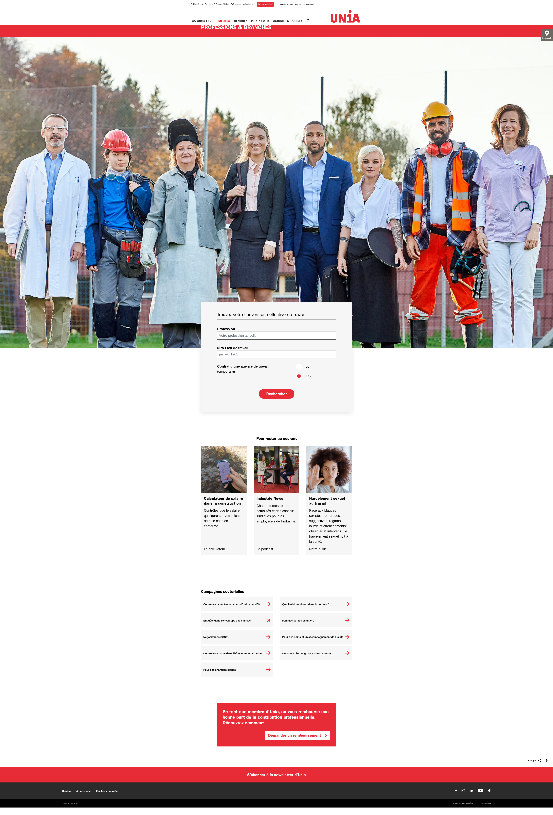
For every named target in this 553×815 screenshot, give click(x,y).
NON (308, 376)
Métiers (224, 21)
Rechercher (276, 393)
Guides (297, 21)
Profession (226, 329)
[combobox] (275, 335)
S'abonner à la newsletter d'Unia (276, 774)
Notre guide (318, 549)
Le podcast (264, 549)
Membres (240, 21)
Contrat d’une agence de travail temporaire (243, 368)
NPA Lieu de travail (232, 348)
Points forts (260, 21)
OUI (308, 366)
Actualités (281, 21)
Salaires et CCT (203, 21)
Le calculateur (214, 549)
